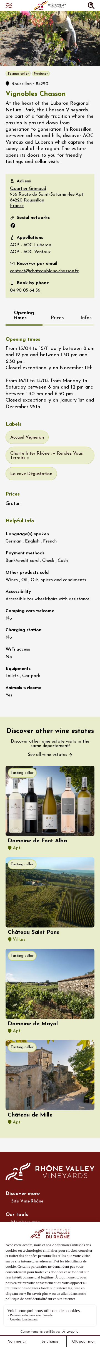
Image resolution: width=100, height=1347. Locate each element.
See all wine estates (47, 755)
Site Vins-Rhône (27, 1201)
